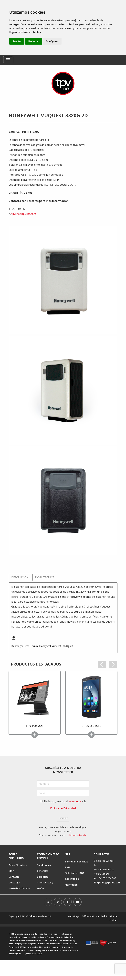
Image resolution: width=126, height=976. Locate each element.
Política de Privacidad (63, 808)
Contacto (14, 876)
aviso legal (75, 801)
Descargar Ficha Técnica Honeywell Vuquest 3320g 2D (42, 645)
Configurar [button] (52, 41)
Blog (11, 870)
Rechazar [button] (33, 41)
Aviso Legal (74, 916)
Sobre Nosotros (18, 865)
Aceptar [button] (16, 41)
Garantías (42, 876)
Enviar (63, 818)
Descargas (15, 882)
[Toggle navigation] (8, 59)
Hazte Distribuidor (19, 888)
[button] (102, 664)
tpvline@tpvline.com (23, 214)
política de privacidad (77, 835)
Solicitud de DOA (74, 873)
